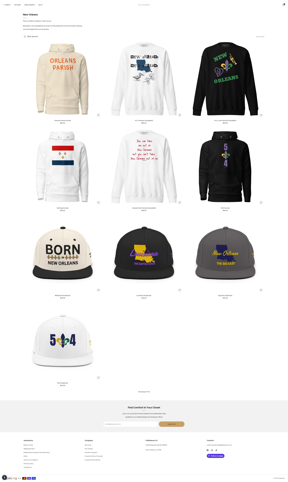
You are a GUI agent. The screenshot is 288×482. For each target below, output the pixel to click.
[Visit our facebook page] (207, 450)
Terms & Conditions (31, 460)
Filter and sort (32, 36)
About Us (88, 445)
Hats (40, 5)
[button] (4, 477)
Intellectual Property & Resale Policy (37, 452)
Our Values (89, 449)
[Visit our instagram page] (212, 450)
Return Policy (28, 445)
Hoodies (17, 5)
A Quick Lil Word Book (92, 460)
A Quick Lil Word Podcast (94, 456)
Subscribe (172, 424)
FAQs (25, 456)
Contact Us (28, 467)
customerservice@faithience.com (219, 445)
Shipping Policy (29, 449)
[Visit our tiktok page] (216, 450)
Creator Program (91, 452)
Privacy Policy (29, 464)
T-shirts (6, 5)
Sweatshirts (30, 5)
